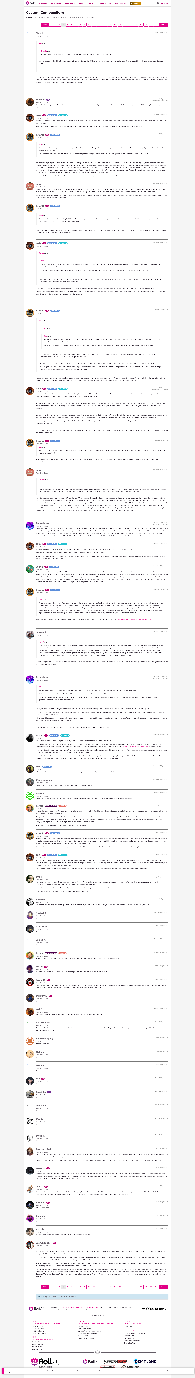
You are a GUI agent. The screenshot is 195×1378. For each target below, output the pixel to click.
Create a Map (128, 1326)
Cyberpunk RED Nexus (86, 1338)
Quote (46, 36)
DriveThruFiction (37, 1344)
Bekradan (41, 1216)
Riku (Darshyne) (44, 1038)
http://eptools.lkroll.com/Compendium (134, 746)
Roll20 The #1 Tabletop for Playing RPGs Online (46, 1322)
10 (89, 24)
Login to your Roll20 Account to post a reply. (60, 1296)
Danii (39, 877)
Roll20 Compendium (39, 1333)
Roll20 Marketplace (38, 1331)
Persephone (42, 523)
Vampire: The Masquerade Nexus (89, 1331)
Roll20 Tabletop (37, 1326)
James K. (41, 939)
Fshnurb (40, 99)
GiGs (40, 43)
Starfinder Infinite (130, 1338)
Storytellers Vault (130, 1343)
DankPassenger (44, 780)
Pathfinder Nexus (84, 1326)
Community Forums (45, 17)
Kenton (40, 805)
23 (156, 24)
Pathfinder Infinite (130, 1336)
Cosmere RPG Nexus (85, 1336)
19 (136, 24)
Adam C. (41, 980)
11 (94, 24)
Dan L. (39, 1119)
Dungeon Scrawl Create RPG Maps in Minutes (134, 1322)
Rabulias (40, 899)
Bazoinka (41, 1092)
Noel (39, 766)
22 (151, 24)
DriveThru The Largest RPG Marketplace (42, 1338)
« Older (44, 24)
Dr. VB (39, 966)
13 (105, 24)
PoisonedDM (43, 1022)
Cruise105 (41, 926)
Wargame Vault (37, 1349)
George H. (41, 1065)
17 (125, 24)
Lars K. (40, 735)
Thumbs (40, 33)
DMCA (82, 1307)
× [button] (192, 1370)
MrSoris (40, 793)
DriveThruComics (38, 1342)
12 (99, 24)
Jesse (39, 184)
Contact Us (88, 1307)
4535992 (41, 913)
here (24, 1372)
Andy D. (40, 1229)
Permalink (39, 36)
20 (141, 24)
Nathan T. (41, 1052)
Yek (38, 1078)
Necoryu (41, 1168)
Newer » (164, 24)
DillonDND (42, 995)
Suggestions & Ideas (59, 17)
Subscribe (136, 3)
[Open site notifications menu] (158, 3)
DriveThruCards (37, 1347)
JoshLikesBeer (44, 1243)
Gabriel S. (41, 1105)
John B (40, 566)
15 (115, 24)
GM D (39, 1009)
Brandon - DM (43, 1149)
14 (110, 24)
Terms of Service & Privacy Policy (69, 1307)
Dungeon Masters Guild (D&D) (134, 1333)
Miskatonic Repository (132, 1340)
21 (146, 24)
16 (120, 24)
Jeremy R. (41, 632)
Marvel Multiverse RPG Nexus (88, 1333)
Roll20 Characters (38, 1328)
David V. (40, 1135)
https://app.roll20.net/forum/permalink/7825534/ (134, 619)
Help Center (95, 1307)
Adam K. (41, 1202)
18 (130, 24)
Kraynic (40, 134)
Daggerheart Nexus (84, 1328)
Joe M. (40, 1186)
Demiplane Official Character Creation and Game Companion (95, 1322)
